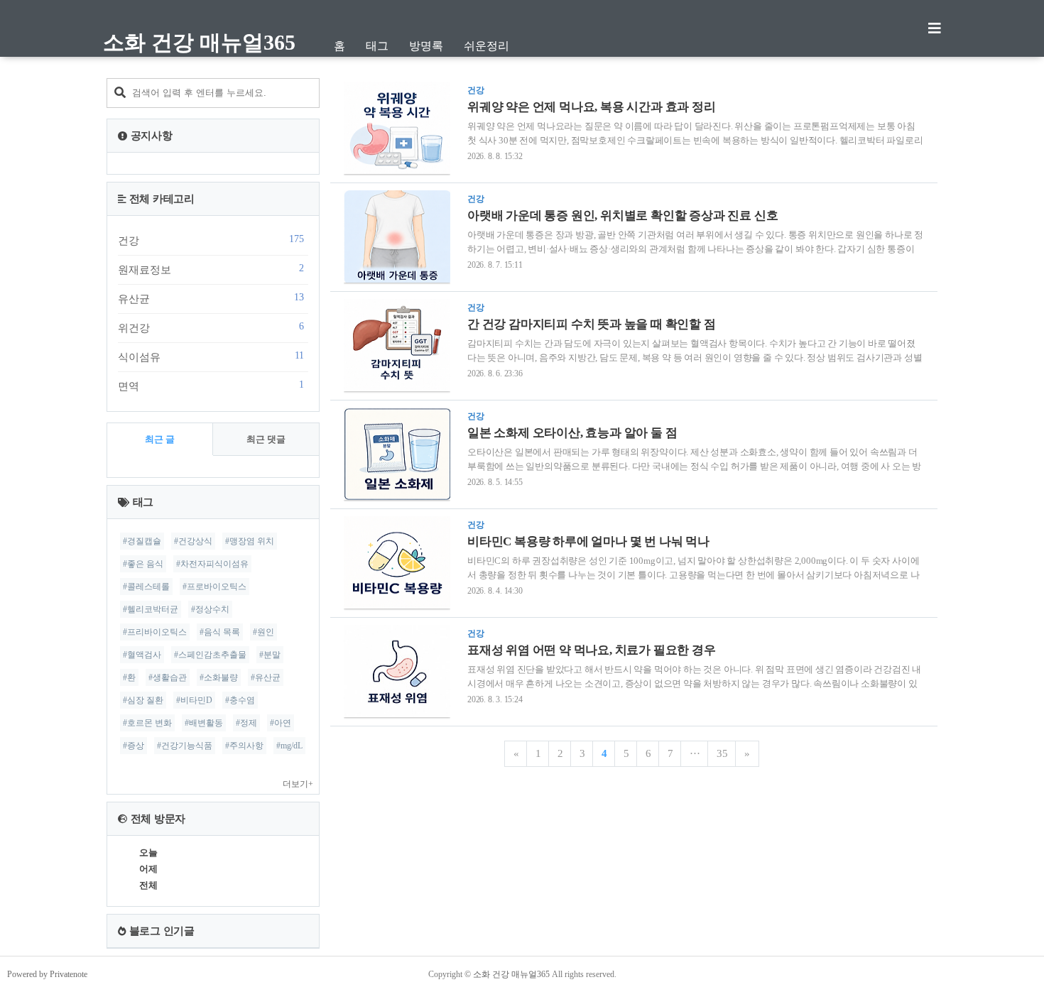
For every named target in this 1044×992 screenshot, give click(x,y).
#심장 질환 (143, 700)
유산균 (211, 298)
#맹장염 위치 (249, 541)
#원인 (263, 632)
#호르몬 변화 (147, 723)
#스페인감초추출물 (210, 655)
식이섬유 (211, 356)
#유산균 (266, 677)
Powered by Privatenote (47, 974)
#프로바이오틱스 (214, 587)
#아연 (280, 723)
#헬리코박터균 (150, 609)
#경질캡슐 (142, 541)
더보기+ (298, 784)
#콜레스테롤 (146, 587)
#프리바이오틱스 (155, 632)
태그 (377, 46)
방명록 (426, 46)
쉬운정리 (486, 46)
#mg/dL (289, 746)
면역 (211, 385)
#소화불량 (219, 677)
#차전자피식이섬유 (212, 564)
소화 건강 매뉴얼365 (199, 42)
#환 (129, 677)
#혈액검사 (142, 655)
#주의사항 (244, 746)
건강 (211, 240)
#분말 (270, 655)
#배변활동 (204, 723)
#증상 (133, 746)
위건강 (211, 327)
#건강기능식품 (184, 746)
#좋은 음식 (143, 564)
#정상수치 (210, 609)
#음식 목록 (220, 632)
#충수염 (240, 700)
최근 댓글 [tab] (266, 439)
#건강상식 (193, 541)
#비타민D (194, 700)
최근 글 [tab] (160, 439)
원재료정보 (211, 269)
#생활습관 (167, 677)
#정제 (246, 723)
